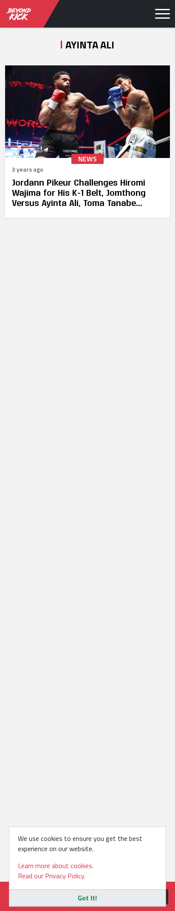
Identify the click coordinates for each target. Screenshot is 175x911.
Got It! (87, 898)
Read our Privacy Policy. (51, 876)
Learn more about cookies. (55, 865)
